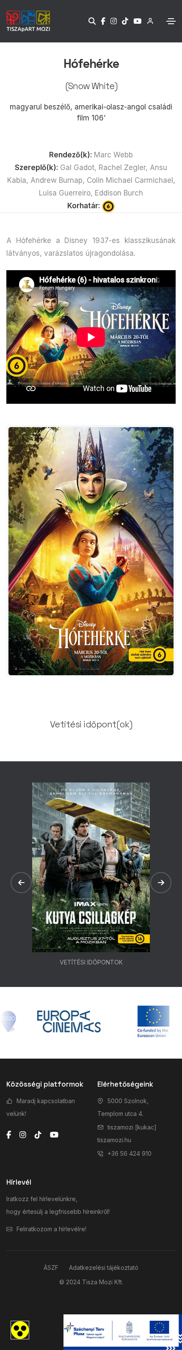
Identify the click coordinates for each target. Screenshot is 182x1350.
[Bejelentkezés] (147, 21)
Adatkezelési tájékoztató (103, 1267)
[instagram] (22, 1135)
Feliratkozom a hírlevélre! (51, 1229)
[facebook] (8, 1135)
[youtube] (54, 1135)
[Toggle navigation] (171, 21)
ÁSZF (51, 1267)
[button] (21, 882)
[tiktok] (38, 1135)
